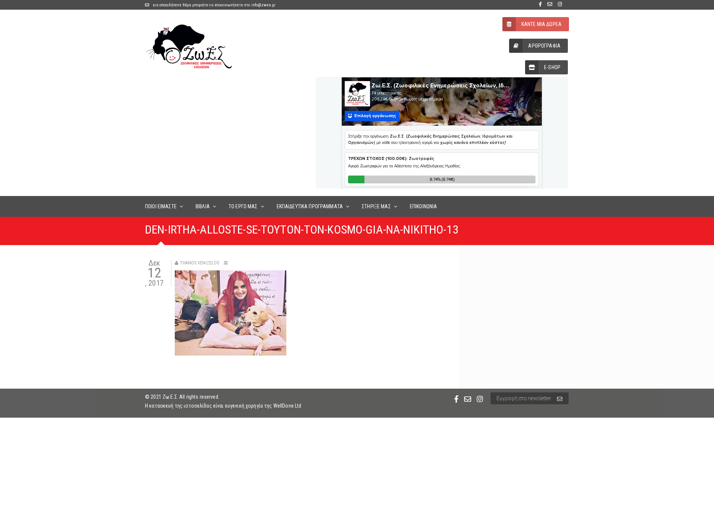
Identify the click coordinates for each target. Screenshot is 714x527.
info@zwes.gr (263, 5)
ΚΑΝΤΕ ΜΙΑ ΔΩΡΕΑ (541, 24)
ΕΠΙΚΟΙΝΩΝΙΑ (423, 206)
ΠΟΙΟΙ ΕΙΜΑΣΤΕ (161, 206)
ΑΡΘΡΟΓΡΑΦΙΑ (544, 46)
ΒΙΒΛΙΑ (203, 206)
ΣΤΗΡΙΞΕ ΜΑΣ (376, 206)
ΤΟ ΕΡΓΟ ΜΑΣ (243, 206)
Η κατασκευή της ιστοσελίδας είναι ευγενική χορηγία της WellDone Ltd (223, 406)
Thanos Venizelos (199, 263)
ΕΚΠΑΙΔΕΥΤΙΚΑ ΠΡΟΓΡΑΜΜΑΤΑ (310, 206)
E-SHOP (552, 67)
